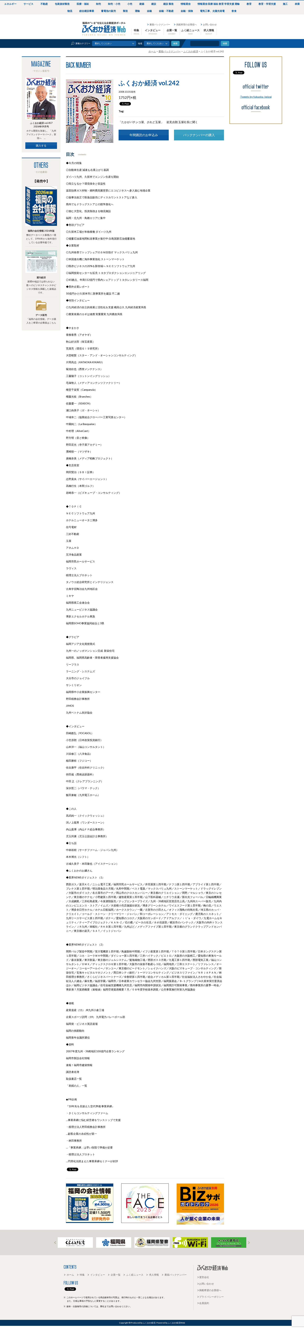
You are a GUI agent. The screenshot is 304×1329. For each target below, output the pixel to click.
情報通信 (186, 3)
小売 (129, 3)
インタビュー (153, 32)
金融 (149, 10)
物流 (69, 10)
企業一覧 (172, 32)
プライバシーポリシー (211, 1296)
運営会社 (204, 1277)
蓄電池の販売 (108, 10)
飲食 (234, 10)
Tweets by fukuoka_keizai (256, 96)
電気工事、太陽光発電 (212, 10)
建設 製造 (168, 3)
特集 (136, 32)
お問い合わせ (210, 24)
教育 (249, 3)
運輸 (137, 10)
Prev (55, 1242)
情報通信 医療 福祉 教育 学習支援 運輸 (219, 3)
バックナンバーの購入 (199, 135)
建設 (153, 3)
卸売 (98, 3)
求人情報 (209, 32)
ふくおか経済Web (104, 29)
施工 (285, 3)
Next (249, 1242)
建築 (141, 3)
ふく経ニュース (190, 32)
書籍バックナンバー (160, 24)
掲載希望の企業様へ (186, 24)
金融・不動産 (166, 10)
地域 (140, 43)
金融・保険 (187, 10)
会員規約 (204, 1303)
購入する (41, 145)
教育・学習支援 (267, 3)
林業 (297, 3)
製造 (125, 10)
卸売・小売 (114, 3)
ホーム (70, 1274)
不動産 (44, 3)
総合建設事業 (86, 10)
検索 (225, 43)
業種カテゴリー (82, 43)
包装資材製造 (62, 3)
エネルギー (10, 3)
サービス (28, 3)
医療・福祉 (83, 3)
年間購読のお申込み (143, 135)
